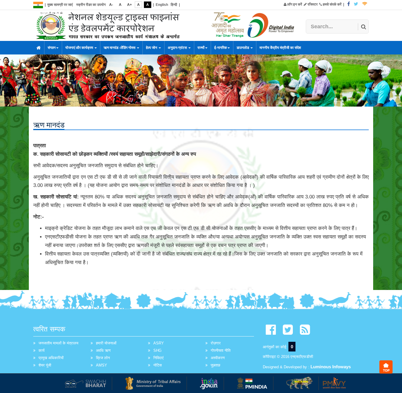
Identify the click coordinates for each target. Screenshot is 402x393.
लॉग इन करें (294, 4)
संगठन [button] (52, 48)
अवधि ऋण (103, 350)
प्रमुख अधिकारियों (51, 358)
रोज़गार (216, 343)
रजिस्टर (312, 4)
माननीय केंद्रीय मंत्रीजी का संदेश (280, 48)
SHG (157, 350)
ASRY (158, 343)
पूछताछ (215, 365)
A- (111, 5)
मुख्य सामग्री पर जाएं (60, 5)
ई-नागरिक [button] (220, 48)
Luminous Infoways (330, 366)
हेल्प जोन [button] (152, 48)
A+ (129, 5)
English (162, 5)
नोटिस (157, 365)
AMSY (101, 365)
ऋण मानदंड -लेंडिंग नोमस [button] (120, 48)
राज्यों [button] (201, 48)
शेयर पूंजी (45, 365)
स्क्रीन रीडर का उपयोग (91, 5)
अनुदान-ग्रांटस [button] (178, 48)
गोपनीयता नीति (220, 350)
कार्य (41, 350)
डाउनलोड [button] (243, 48)
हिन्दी (174, 5)
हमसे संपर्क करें (331, 4)
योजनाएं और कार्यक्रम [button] (79, 48)
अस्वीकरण (218, 358)
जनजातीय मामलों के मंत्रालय (58, 343)
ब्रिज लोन (103, 358)
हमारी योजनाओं (106, 343)
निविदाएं (158, 358)
